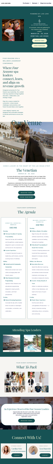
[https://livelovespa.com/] (5, 3)
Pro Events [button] (26, 3)
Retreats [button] (34, 3)
